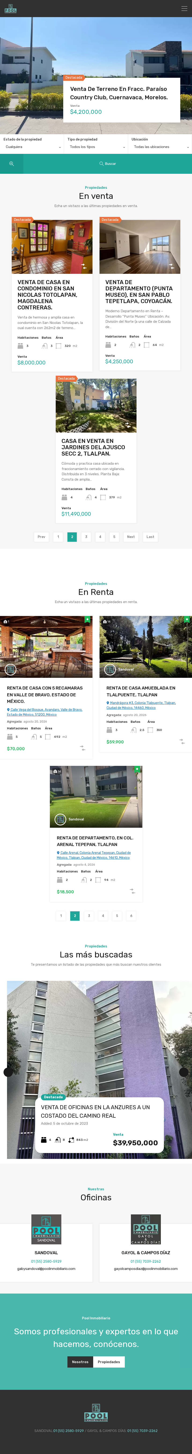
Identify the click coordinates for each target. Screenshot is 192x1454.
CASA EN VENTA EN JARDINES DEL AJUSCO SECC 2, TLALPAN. (93, 447)
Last (150, 537)
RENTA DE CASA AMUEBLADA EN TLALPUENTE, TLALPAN (141, 691)
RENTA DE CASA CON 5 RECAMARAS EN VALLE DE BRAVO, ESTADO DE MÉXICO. (45, 694)
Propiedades (109, 1362)
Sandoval (126, 669)
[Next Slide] (183, 1072)
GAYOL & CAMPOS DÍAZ (146, 1252)
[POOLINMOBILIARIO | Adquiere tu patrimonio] (10, 11)
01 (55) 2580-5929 (46, 1261)
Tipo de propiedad (82, 139)
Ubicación (140, 139)
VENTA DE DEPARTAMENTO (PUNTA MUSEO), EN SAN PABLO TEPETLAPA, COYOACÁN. (139, 291)
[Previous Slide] (8, 1072)
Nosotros (80, 1362)
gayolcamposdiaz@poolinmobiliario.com (146, 1269)
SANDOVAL (46, 1252)
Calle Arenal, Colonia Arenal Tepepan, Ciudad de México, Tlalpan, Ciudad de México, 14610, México (94, 855)
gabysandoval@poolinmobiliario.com (46, 1269)
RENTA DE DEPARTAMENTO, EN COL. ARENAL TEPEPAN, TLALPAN (95, 841)
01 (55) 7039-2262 (146, 1261)
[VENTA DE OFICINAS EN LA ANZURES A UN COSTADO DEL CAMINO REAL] (99, 1070)
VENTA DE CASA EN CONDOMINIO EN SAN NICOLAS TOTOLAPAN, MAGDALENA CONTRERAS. (47, 295)
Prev (41, 537)
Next (131, 537)
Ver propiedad (52, 263)
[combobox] (32, 148)
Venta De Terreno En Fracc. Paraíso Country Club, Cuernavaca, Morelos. (119, 93)
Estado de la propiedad (23, 139)
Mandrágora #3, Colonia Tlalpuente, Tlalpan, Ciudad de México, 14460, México (141, 705)
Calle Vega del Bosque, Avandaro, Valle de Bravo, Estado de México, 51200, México (44, 712)
